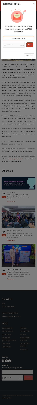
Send (30, 45)
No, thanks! (29, 55)
